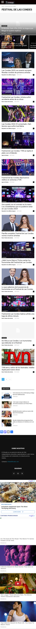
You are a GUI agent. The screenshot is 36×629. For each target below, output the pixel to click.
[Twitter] (22, 473)
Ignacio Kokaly (5, 155)
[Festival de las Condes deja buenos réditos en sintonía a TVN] (18, 167)
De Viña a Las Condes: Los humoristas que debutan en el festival (17, 342)
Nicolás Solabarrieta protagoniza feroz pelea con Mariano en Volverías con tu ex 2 (23, 422)
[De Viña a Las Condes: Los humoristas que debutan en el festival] (18, 330)
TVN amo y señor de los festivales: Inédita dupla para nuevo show (18, 369)
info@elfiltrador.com (13, 461)
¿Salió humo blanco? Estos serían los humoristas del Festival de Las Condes (17, 261)
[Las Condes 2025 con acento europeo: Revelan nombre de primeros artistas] (18, 60)
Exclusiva (4, 25)
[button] (2, 2)
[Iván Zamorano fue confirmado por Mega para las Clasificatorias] (6, 395)
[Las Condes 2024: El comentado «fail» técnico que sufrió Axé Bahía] (18, 113)
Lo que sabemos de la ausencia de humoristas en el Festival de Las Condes (17, 288)
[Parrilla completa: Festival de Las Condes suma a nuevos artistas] (18, 223)
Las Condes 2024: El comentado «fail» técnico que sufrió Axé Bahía (16, 125)
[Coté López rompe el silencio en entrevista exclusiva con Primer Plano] (6, 404)
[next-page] (10, 379)
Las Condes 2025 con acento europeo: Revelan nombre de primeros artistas (17, 71)
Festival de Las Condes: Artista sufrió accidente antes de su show (16, 98)
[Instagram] (18, 473)
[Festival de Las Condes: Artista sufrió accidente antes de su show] (18, 87)
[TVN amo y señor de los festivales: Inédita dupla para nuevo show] (18, 357)
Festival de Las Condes (7, 41)
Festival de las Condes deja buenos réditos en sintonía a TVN (15, 179)
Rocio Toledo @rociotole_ (7, 101)
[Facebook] (13, 473)
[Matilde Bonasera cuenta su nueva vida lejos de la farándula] (6, 413)
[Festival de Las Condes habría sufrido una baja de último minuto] (18, 303)
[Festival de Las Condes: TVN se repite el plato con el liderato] (18, 140)
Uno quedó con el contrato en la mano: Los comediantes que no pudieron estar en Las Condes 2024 (17, 206)
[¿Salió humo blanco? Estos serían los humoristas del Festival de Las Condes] (18, 250)
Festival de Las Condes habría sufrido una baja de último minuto (18, 315)
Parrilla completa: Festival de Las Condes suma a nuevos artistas (18, 234)
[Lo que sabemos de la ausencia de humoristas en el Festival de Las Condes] (18, 276)
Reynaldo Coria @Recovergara (9, 74)
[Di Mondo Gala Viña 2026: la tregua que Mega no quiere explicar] (18, 24)
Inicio (3, 6)
